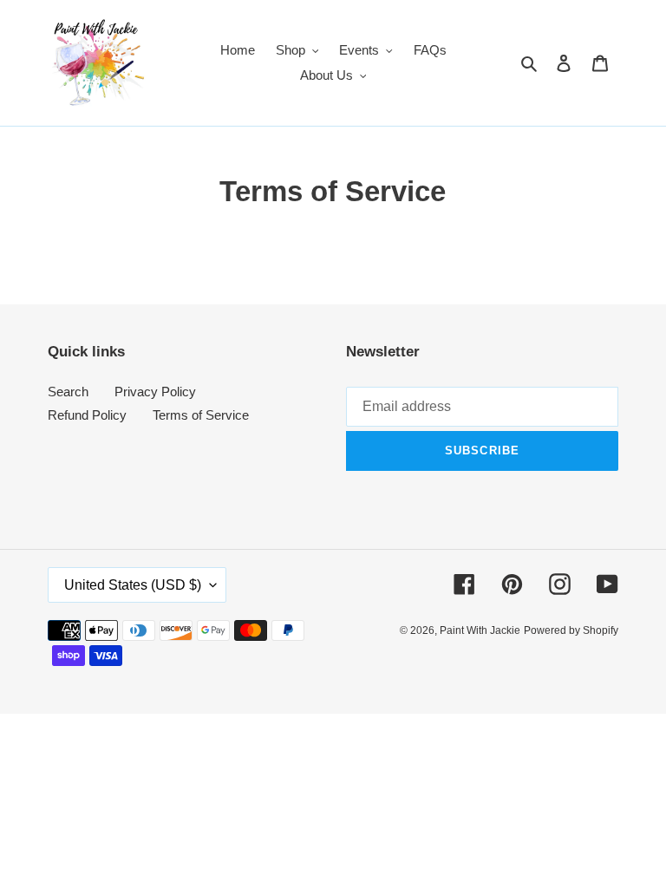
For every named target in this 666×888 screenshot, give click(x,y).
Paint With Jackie (480, 630)
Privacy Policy (155, 391)
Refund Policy (87, 415)
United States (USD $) (132, 585)
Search (68, 391)
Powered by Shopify (571, 630)
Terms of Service (201, 415)
